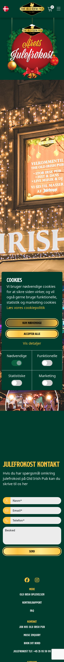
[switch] (16, 363)
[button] (32, 343)
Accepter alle (32, 334)
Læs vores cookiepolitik (26, 307)
